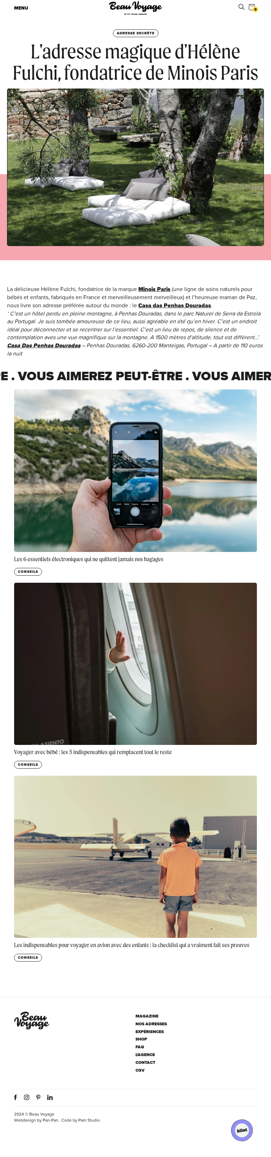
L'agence (145, 1055)
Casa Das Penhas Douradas (43, 345)
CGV (140, 1070)
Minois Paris (154, 289)
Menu (21, 8)
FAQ (140, 1047)
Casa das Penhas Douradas (174, 305)
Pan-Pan (50, 1120)
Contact (145, 1063)
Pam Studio (89, 1120)
